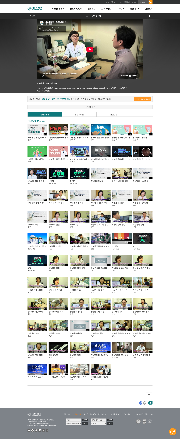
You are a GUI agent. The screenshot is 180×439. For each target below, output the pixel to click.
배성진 (29, 162)
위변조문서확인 (126, 414)
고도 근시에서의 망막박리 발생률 (125, 181)
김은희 (134, 358)
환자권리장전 (67, 414)
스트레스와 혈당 (97, 333)
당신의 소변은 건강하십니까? (60, 376)
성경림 (71, 205)
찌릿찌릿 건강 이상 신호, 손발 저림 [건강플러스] (110, 159)
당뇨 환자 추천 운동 (119, 289)
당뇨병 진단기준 (76, 333)
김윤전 (71, 162)
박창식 (29, 140)
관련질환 (113, 114)
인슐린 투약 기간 (97, 311)
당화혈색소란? (54, 333)
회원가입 (113, 2)
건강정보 (91, 8)
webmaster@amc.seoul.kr (42, 424)
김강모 (134, 227)
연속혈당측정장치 (140, 137)
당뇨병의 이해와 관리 (36, 181)
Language (143, 2)
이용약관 (85, 414)
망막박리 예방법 (97, 181)
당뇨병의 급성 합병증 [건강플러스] (62, 159)
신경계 (51, 181)
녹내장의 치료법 (118, 202)
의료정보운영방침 (94, 414)
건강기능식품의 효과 (120, 268)
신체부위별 (96, 16)
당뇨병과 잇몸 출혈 (35, 355)
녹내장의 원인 (54, 224)
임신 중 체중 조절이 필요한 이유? (41, 376)
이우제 (29, 314)
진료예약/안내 (76, 8)
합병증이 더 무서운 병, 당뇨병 (102, 355)
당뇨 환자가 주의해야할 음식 (102, 268)
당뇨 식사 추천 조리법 (141, 268)
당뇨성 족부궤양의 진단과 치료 (124, 159)
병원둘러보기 (127, 2)
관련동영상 (44, 114)
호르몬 (72, 181)
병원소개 (148, 8)
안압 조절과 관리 (76, 202)
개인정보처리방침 (76, 414)
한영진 (92, 249)
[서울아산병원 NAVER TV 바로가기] (43, 430)
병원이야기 (134, 8)
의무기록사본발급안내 (115, 414)
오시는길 (134, 2)
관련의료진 (79, 114)
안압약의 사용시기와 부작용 (102, 202)
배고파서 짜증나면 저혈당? (80, 376)
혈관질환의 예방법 (56, 246)
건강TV (32, 16)
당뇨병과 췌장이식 (56, 311)
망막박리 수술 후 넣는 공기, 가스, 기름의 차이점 (152, 181)
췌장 (29, 268)
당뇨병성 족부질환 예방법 (101, 246)
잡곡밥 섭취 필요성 (35, 289)
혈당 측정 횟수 (33, 333)
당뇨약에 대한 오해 (35, 311)
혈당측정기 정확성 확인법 (143, 311)
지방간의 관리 (138, 224)
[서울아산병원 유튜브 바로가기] (29, 430)
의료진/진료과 (58, 8)
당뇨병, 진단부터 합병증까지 (102, 137)
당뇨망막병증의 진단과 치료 (144, 159)
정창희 (50, 140)
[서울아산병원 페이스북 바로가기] (36, 430)
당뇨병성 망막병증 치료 (121, 333)
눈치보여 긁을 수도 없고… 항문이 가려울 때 (108, 376)
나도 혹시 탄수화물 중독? (143, 355)
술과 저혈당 (53, 355)
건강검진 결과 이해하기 (37, 159)
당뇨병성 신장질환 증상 (142, 333)
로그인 (107, 2)
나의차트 (119, 2)
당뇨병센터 (113, 87)
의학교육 (120, 8)
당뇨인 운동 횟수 (97, 289)
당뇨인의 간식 (54, 268)
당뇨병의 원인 (75, 355)
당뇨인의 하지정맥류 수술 (80, 246)
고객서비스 (106, 8)
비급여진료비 (103, 414)
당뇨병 (44, 87)
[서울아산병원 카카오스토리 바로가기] (47, 430)
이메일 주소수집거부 (137, 414)
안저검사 (115, 246)
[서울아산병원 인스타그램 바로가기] (32, 430)
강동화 (92, 227)
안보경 (113, 336)
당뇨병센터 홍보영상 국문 (122, 355)
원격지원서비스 (148, 414)
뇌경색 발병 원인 (118, 224)
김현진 (92, 162)
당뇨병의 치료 (117, 311)
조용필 (50, 249)
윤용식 (92, 379)
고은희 (71, 140)
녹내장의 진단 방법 (140, 202)
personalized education (97, 87)
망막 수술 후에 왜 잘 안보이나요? (41, 202)
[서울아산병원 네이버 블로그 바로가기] (39, 430)
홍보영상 (51, 87)
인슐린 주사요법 (76, 311)
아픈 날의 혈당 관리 (140, 289)
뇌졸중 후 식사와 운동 (99, 224)
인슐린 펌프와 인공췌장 (121, 137)
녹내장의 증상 (33, 224)
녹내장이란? (74, 224)
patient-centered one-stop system (71, 87)
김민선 (71, 292)
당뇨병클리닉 (124, 87)
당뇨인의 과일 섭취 (77, 268)
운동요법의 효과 (76, 289)
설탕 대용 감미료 (55, 289)
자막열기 (89, 106)
